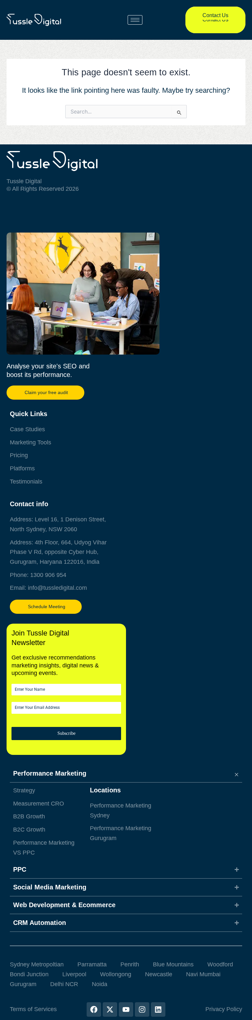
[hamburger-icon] (135, 20)
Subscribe (66, 733)
